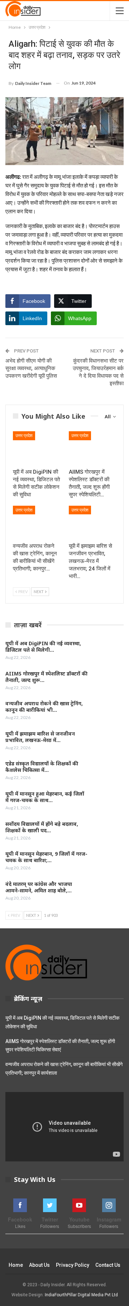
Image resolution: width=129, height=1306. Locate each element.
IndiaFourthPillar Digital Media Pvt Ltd (81, 1294)
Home (16, 1265)
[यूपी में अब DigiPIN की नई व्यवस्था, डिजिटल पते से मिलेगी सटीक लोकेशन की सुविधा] (36, 447)
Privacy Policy (72, 1265)
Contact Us (107, 1265)
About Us (39, 1265)
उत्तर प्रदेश (24, 435)
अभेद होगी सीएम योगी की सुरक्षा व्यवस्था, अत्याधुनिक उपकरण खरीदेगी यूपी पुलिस (31, 368)
